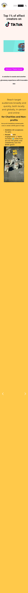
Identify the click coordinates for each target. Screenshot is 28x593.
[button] (21, 6)
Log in (15, 5)
